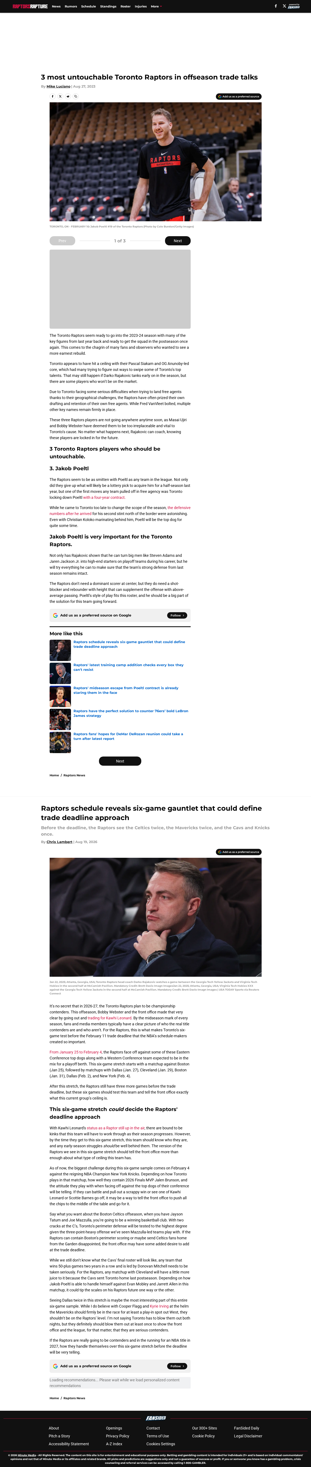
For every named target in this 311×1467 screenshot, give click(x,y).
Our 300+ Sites (204, 1428)
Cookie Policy (203, 1436)
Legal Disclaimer (248, 1436)
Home (54, 775)
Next (178, 241)
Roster (126, 6)
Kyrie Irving (159, 1306)
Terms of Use (157, 1436)
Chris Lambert (59, 842)
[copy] (76, 96)
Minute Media (27, 1455)
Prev (62, 241)
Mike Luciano (58, 86)
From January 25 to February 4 (76, 1052)
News (56, 6)
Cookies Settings (160, 1444)
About (54, 1428)
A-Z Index (114, 1444)
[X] (284, 6)
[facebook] (276, 6)
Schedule (88, 6)
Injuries (141, 6)
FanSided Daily (246, 1428)
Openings (114, 1428)
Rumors (71, 6)
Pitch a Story (59, 1436)
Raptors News (74, 775)
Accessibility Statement (69, 1444)
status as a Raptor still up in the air (115, 1128)
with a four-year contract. (104, 497)
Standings (108, 6)
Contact (153, 1428)
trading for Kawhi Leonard (109, 1018)
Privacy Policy (117, 1436)
